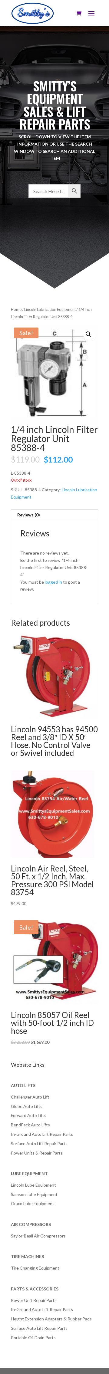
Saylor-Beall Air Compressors (38, 1235)
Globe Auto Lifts (26, 1106)
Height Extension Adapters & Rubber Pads (51, 1318)
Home (16, 309)
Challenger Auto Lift (30, 1096)
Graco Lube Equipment (32, 1203)
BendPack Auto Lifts (30, 1124)
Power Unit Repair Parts (34, 1300)
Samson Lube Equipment (34, 1194)
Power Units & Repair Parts (37, 1152)
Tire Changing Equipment (35, 1267)
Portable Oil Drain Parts (33, 1337)
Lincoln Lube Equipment (33, 1185)
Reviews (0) (28, 514)
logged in (53, 582)
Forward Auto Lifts (28, 1115)
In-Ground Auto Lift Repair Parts (42, 1134)
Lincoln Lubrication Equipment (50, 309)
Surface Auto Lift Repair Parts (39, 1143)
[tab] (54, 515)
